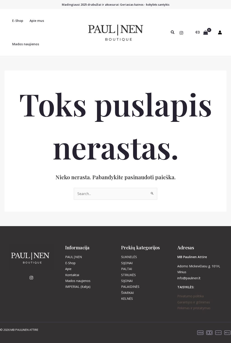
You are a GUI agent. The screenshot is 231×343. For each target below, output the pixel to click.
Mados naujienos (25, 44)
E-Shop (17, 20)
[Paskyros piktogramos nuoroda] (220, 32)
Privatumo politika (190, 296)
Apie (68, 269)
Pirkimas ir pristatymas (193, 308)
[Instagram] (181, 33)
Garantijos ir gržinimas (193, 302)
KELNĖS (127, 298)
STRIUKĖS (128, 275)
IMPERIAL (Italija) (77, 286)
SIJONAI (127, 263)
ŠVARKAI (127, 293)
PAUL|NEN (73, 257)
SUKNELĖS (129, 257)
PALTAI (126, 269)
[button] (173, 32)
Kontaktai (72, 275)
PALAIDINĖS (130, 286)
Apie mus (37, 20)
